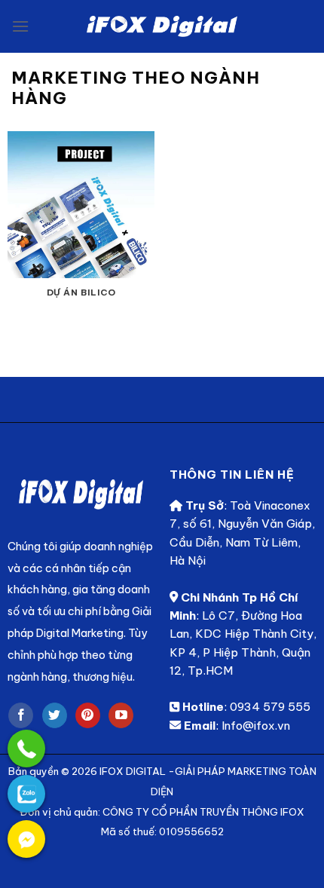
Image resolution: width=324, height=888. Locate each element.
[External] (26, 748)
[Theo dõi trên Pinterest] (87, 715)
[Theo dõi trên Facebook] (20, 715)
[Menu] (20, 26)
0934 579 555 (270, 707)
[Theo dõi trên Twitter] (54, 715)
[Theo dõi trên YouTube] (121, 715)
